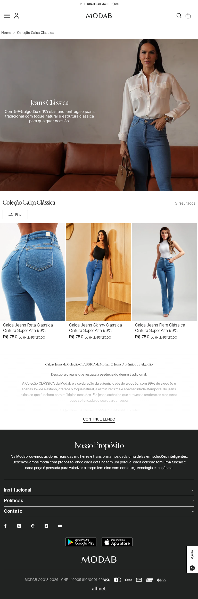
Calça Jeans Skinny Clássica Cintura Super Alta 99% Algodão (95, 327)
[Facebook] (5, 526)
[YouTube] (60, 526)
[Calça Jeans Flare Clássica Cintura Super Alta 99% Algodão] (164, 272)
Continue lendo (99, 419)
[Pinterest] (33, 526)
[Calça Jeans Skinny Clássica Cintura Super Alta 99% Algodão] (98, 272)
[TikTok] (46, 526)
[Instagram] (19, 526)
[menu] (7, 15)
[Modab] (99, 15)
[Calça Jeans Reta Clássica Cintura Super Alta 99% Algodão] (32, 272)
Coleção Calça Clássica (35, 33)
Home (6, 33)
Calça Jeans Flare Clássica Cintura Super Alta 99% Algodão (160, 327)
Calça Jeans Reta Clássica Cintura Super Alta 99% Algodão (28, 327)
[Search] (179, 15)
